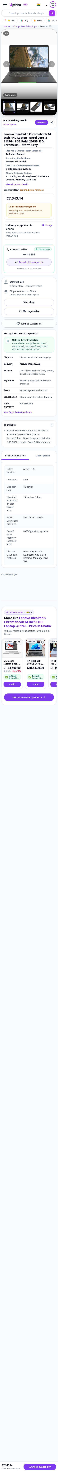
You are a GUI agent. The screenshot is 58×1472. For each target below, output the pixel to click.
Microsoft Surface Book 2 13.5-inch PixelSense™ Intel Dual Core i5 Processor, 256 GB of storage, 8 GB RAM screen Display (12, 662)
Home (7, 26)
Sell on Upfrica (9, 124)
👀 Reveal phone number (29, 262)
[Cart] (53, 4)
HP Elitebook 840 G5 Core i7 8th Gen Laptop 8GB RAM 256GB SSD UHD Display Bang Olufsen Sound (35, 662)
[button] (5, 4)
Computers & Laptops (25, 26)
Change (48, 225)
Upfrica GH (17, 282)
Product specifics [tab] (15, 455)
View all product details (17, 184)
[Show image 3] (36, 107)
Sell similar (41, 122)
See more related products (27, 697)
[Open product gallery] (29, 64)
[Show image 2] (23, 107)
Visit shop (29, 302)
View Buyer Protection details (18, 412)
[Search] (52, 13)
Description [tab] (43, 455)
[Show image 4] (50, 107)
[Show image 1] (9, 107)
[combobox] (25, 13)
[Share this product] (52, 122)
